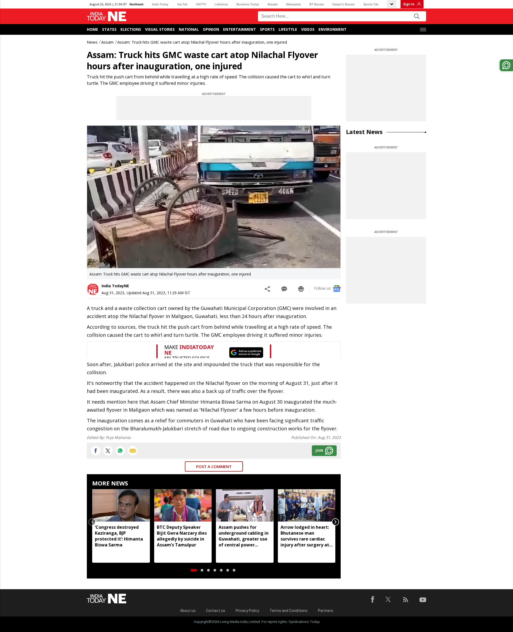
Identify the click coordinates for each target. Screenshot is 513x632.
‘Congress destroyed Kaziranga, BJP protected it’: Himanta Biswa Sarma (119, 536)
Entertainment (239, 29)
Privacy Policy (247, 610)
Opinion (211, 29)
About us (188, 610)
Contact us (215, 610)
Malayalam (293, 4)
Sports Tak (370, 4)
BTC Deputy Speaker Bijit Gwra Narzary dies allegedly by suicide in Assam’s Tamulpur (182, 536)
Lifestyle (288, 29)
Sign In (408, 4)
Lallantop (221, 4)
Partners (325, 610)
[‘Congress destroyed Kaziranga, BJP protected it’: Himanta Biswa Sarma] (121, 505)
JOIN (319, 450)
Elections (131, 29)
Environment (332, 29)
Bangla (273, 4)
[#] (120, 450)
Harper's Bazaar (343, 4)
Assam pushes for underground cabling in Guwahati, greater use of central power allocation (244, 536)
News (92, 42)
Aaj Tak (182, 4)
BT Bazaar (316, 4)
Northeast (136, 4)
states (109, 29)
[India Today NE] (106, 16)
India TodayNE (115, 285)
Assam (107, 42)
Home (92, 29)
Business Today (247, 4)
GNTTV (201, 4)
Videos (307, 29)
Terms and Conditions (289, 610)
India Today (160, 4)
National (189, 29)
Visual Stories (160, 29)
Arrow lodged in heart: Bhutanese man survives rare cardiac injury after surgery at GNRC (305, 536)
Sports (267, 29)
